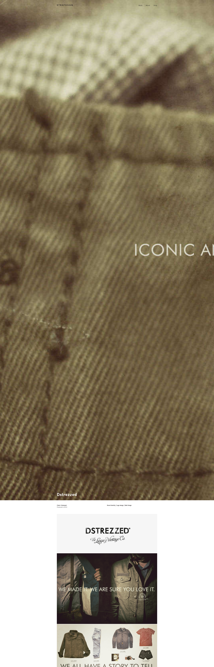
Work (140, 5)
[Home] (65, 5)
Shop (155, 5)
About (148, 5)
